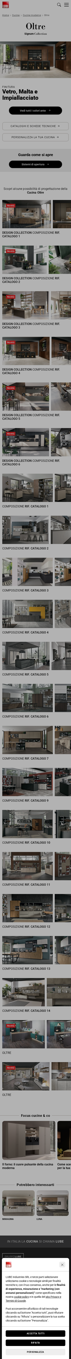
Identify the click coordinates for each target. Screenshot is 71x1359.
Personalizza (35, 1352)
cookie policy (21, 1296)
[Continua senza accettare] (62, 1264)
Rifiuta (35, 1342)
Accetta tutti (35, 1333)
